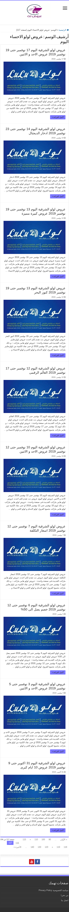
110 (36, 839)
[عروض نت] (34, 10)
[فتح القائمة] (65, 8)
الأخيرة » (17, 847)
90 (50, 839)
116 (17, 843)
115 (24, 839)
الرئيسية (63, 30)
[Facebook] (37, 861)
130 (39, 847)
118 (65, 847)
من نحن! (64, 895)
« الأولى (63, 839)
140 (32, 847)
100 (43, 839)
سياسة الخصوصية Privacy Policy (53, 890)
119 (58, 847)
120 (46, 847)
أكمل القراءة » (58, 117)
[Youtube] (31, 861)
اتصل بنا (64, 900)
